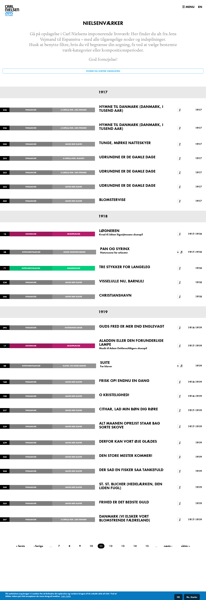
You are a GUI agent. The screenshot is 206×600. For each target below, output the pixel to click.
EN (200, 7)
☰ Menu (188, 7)
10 (91, 546)
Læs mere (66, 596)
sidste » (185, 546)
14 (135, 546)
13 (123, 546)
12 (110, 546)
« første (20, 546)
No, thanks (192, 597)
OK (178, 597)
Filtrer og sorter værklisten (103, 71)
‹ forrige (38, 546)
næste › (168, 546)
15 (147, 546)
